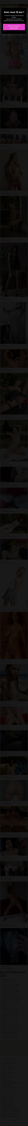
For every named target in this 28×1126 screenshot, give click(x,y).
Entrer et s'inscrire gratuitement (14, 27)
